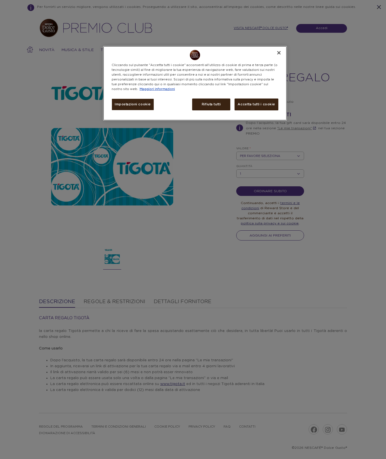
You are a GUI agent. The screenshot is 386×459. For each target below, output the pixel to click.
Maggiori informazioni (157, 89)
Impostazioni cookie (133, 104)
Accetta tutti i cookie (256, 104)
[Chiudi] (279, 53)
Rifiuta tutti (211, 104)
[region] (195, 83)
